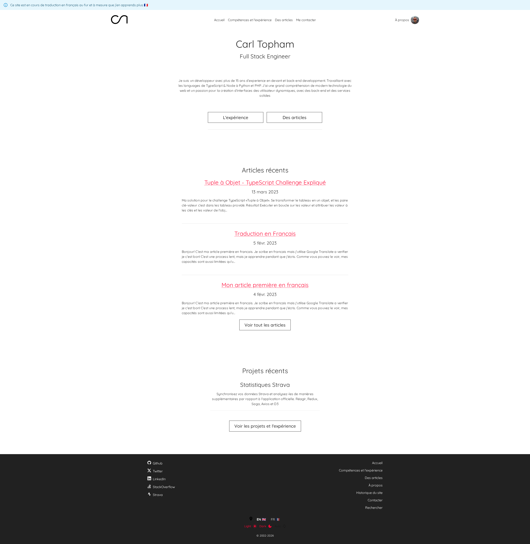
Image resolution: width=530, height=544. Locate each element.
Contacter (375, 500)
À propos (402, 20)
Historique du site (369, 493)
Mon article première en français (265, 284)
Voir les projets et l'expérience (265, 426)
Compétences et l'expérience (361, 470)
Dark (262, 526)
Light (247, 526)
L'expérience (235, 117)
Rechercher (374, 507)
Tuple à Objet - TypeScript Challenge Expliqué (265, 182)
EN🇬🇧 (261, 519)
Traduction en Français (265, 233)
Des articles (294, 117)
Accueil (377, 463)
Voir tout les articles (265, 325)
